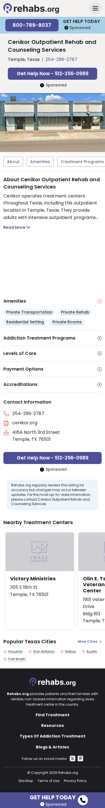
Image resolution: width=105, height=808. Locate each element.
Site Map (25, 780)
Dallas (70, 651)
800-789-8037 (32, 25)
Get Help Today (53, 796)
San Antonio (43, 651)
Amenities (40, 161)
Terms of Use (48, 780)
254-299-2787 (61, 59)
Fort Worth (16, 659)
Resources (52, 725)
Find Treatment (52, 715)
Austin (92, 651)
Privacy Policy (75, 780)
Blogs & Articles (52, 747)
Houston (15, 651)
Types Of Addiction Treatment (52, 736)
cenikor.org (24, 423)
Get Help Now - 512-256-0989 (52, 73)
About (13, 161)
